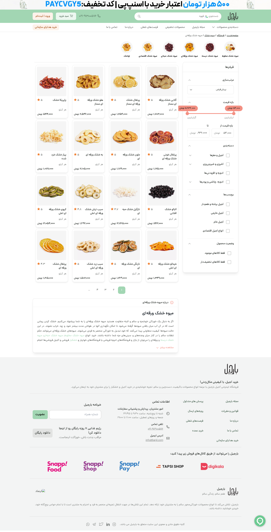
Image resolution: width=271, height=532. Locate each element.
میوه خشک (209, 35)
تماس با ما (232, 431)
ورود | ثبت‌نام (43, 16)
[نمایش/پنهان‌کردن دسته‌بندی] (189, 146)
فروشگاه (220, 35)
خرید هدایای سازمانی (46, 27)
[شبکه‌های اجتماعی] (114, 525)
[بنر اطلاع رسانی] (135, 5)
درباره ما (234, 421)
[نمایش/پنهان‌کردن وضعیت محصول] (189, 243)
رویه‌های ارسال (195, 411)
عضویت (40, 414)
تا (208, 126)
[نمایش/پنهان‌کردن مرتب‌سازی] (189, 80)
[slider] (233, 113)
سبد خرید (64, 16)
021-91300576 (87, 16)
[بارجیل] (232, 16)
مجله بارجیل (232, 401)
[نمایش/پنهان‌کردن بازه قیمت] (189, 102)
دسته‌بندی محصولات (227, 27)
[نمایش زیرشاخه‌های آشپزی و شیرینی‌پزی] (190, 164)
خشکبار (73, 340)
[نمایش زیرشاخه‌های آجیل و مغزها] (190, 155)
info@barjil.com (154, 440)
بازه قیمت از (226, 126)
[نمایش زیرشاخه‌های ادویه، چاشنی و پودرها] (190, 182)
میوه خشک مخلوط (75, 336)
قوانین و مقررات (229, 411)
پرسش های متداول (193, 401)
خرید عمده (197, 431)
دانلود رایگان (42, 433)
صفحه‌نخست (232, 35)
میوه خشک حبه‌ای (53, 336)
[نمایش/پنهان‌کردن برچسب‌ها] (189, 195)
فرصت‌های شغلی (194, 421)
